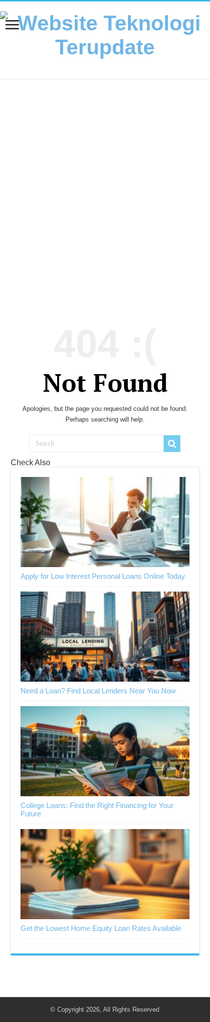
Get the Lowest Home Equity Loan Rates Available (101, 928)
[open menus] (12, 26)
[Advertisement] (105, 196)
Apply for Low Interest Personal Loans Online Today (103, 576)
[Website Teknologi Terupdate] (105, 33)
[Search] (172, 443)
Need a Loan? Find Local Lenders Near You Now (98, 691)
